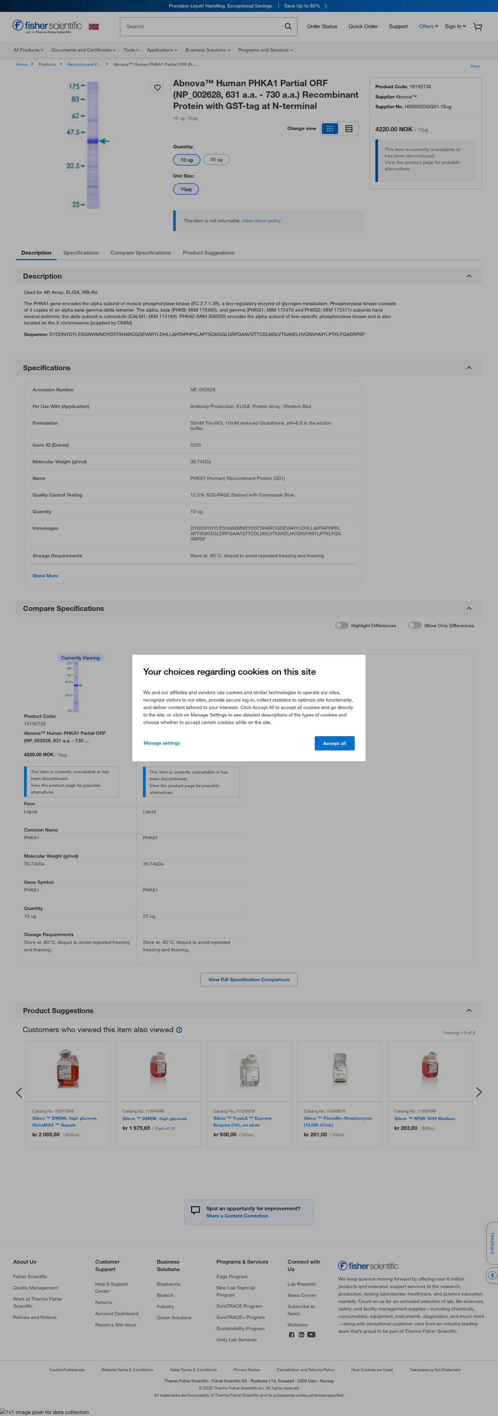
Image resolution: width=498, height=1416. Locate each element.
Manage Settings (162, 743)
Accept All (334, 743)
